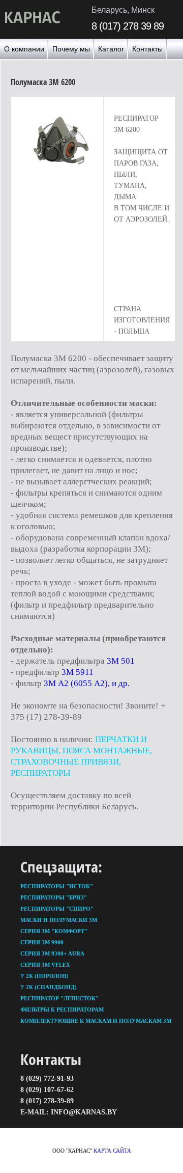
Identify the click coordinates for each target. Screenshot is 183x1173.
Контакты (147, 49)
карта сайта (112, 1151)
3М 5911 (78, 672)
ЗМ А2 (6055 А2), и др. (87, 683)
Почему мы (71, 49)
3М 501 (121, 661)
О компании (24, 49)
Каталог (111, 49)
